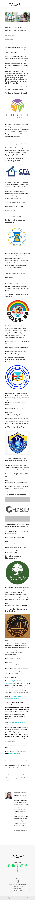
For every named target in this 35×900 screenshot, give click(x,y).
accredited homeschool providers (16, 74)
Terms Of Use (17, 890)
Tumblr (22, 775)
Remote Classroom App (19, 722)
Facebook (8, 775)
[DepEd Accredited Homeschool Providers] (17, 17)
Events (17, 882)
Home (17, 878)
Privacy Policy (17, 888)
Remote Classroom (14, 753)
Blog (17, 880)
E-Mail (7, 781)
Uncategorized (9, 43)
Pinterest (8, 778)
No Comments (9, 39)
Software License (17, 886)
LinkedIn (22, 778)
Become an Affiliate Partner (17, 884)
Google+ (15, 778)
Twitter (15, 775)
